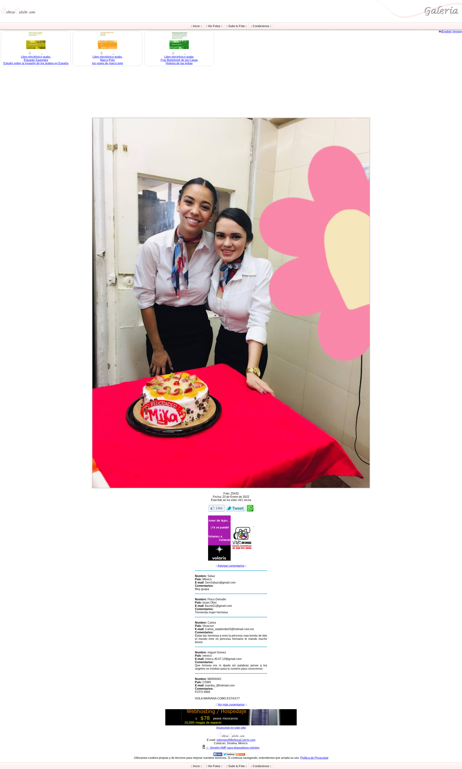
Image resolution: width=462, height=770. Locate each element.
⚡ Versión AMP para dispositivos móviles (233, 747)
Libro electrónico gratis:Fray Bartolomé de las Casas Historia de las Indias (179, 60)
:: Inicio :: (196, 26)
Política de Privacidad (314, 757)
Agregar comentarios (231, 565)
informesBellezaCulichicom (236, 739)
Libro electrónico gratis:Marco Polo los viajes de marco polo (107, 60)
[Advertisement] (231, 92)
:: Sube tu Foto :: (236, 26)
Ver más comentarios (231, 704)
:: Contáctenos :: (261, 26)
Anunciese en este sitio (231, 727)
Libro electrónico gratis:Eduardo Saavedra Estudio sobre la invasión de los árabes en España (35, 60)
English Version (452, 31)
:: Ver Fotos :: (214, 26)
